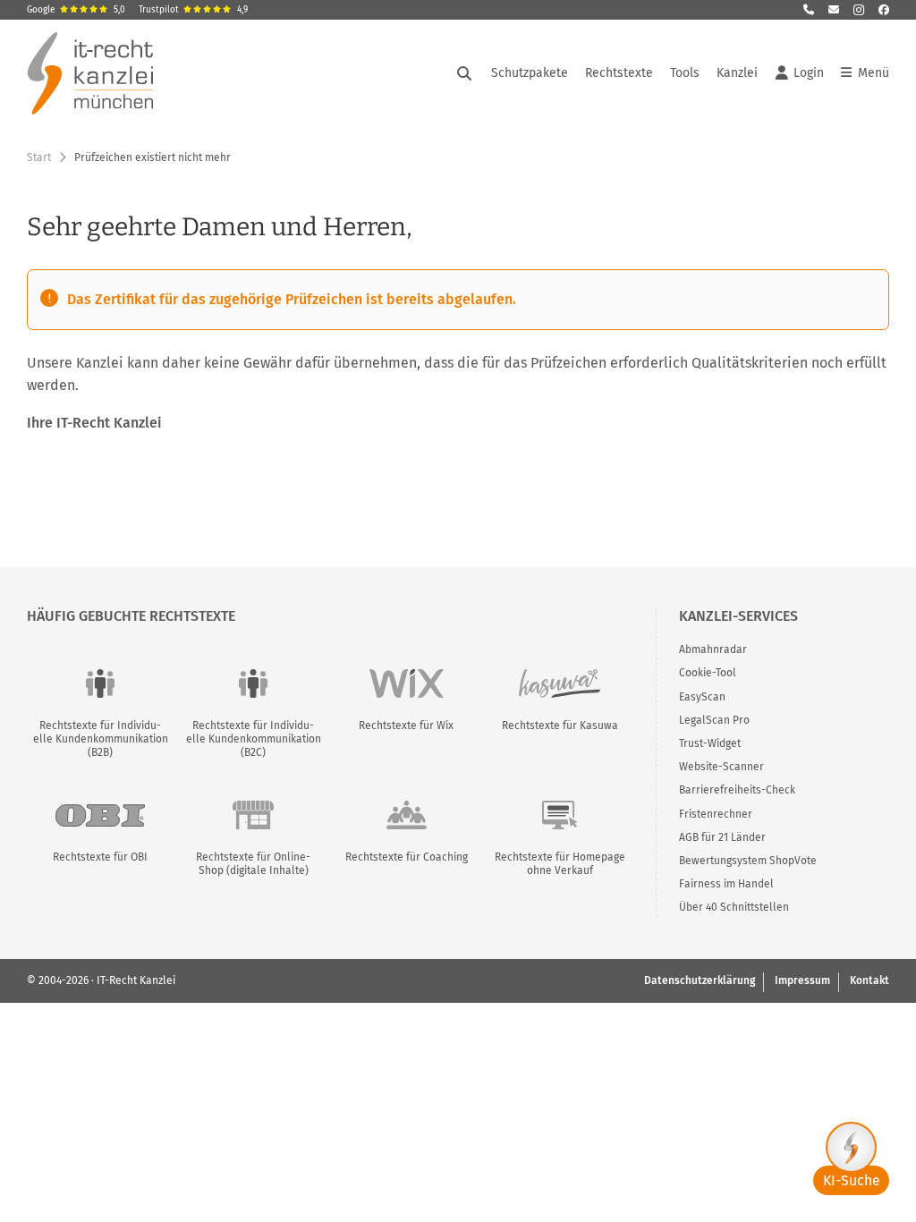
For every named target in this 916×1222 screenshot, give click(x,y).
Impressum (802, 980)
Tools (685, 73)
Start (39, 157)
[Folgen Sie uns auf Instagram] (858, 10)
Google (76, 9)
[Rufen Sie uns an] (808, 10)
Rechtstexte (619, 73)
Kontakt (869, 980)
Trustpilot (193, 9)
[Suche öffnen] (464, 73)
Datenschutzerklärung (699, 980)
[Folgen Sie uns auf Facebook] (883, 9)
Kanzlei (737, 73)
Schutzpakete (529, 73)
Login (808, 73)
